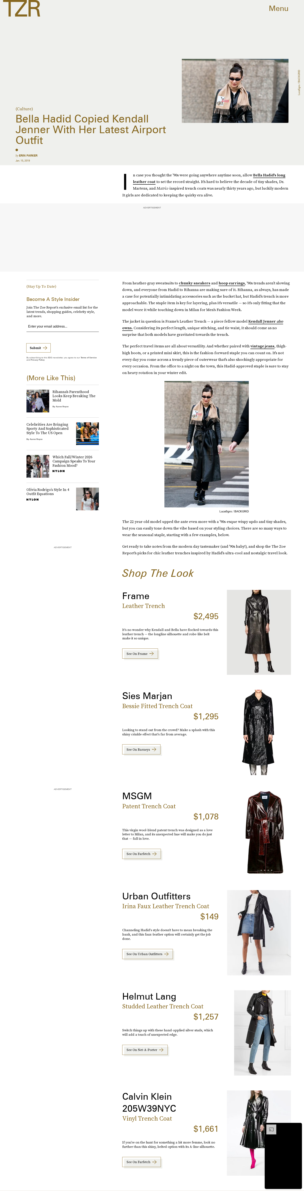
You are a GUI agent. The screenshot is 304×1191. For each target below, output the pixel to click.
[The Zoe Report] (21, 8)
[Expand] (269, 1126)
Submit (35, 348)
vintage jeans (262, 346)
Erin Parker (28, 155)
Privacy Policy (38, 360)
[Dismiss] (297, 1126)
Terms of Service (89, 357)
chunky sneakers (194, 283)
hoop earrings (232, 283)
